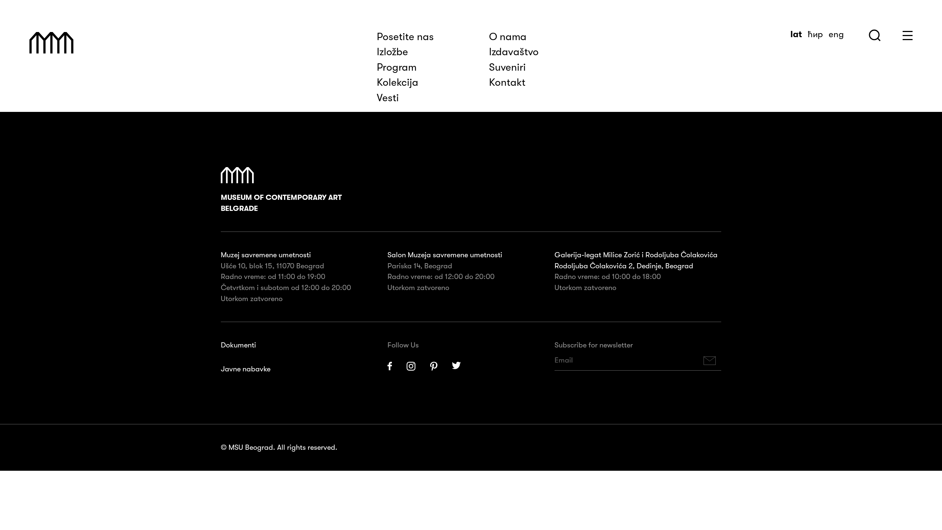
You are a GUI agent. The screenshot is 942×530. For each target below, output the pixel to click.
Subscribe (709, 360)
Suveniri (507, 67)
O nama (508, 37)
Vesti (388, 98)
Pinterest (434, 366)
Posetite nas (405, 37)
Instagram (411, 366)
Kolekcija (397, 82)
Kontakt (507, 82)
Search (875, 35)
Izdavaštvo (514, 52)
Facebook (389, 366)
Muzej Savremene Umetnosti (51, 43)
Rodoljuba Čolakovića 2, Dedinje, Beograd (624, 266)
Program (397, 67)
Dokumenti (238, 345)
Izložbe (392, 52)
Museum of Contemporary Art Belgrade (281, 203)
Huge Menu (908, 35)
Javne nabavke (245, 369)
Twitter (456, 366)
